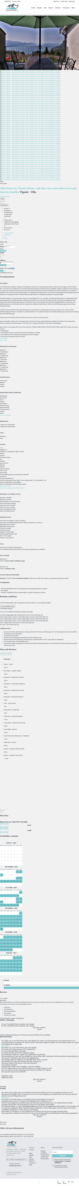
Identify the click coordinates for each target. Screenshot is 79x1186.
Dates (2, 246)
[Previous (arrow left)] (1, 203)
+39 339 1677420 (14, 1164)
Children (2, 260)
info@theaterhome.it (15, 1165)
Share (2, 199)
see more (5, 1046)
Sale (45, 7)
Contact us (66, 7)
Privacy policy (45, 1158)
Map (5, 237)
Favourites (72, 1)
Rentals (39, 7)
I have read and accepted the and (62, 1161)
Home (33, 7)
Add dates (3, 251)
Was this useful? (39, 1027)
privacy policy (58, 1161)
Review (6, 238)
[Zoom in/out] (4, 201)
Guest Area (56, 1)
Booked (7, 980)
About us (58, 7)
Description (4, 205)
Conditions (7, 235)
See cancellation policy (8, 606)
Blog (73, 7)
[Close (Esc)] (1, 201)
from (1, 242)
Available (7, 985)
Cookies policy (45, 1155)
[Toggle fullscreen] (2, 201)
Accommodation (8, 233)
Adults (2, 252)
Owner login (64, 1)
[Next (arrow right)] (2, 203)
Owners (50, 7)
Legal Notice (44, 1157)
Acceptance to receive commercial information (61, 1166)
